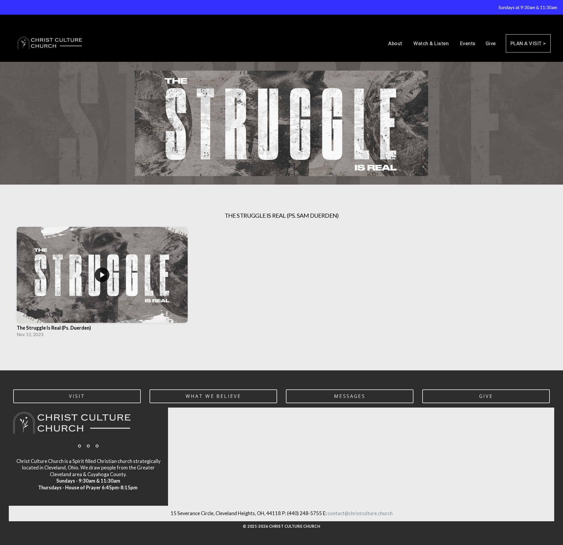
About (395, 43)
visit (77, 396)
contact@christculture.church (360, 513)
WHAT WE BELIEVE (213, 396)
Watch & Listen (431, 43)
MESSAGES (349, 396)
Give (491, 43)
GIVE (486, 396)
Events (468, 43)
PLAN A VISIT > (528, 43)
